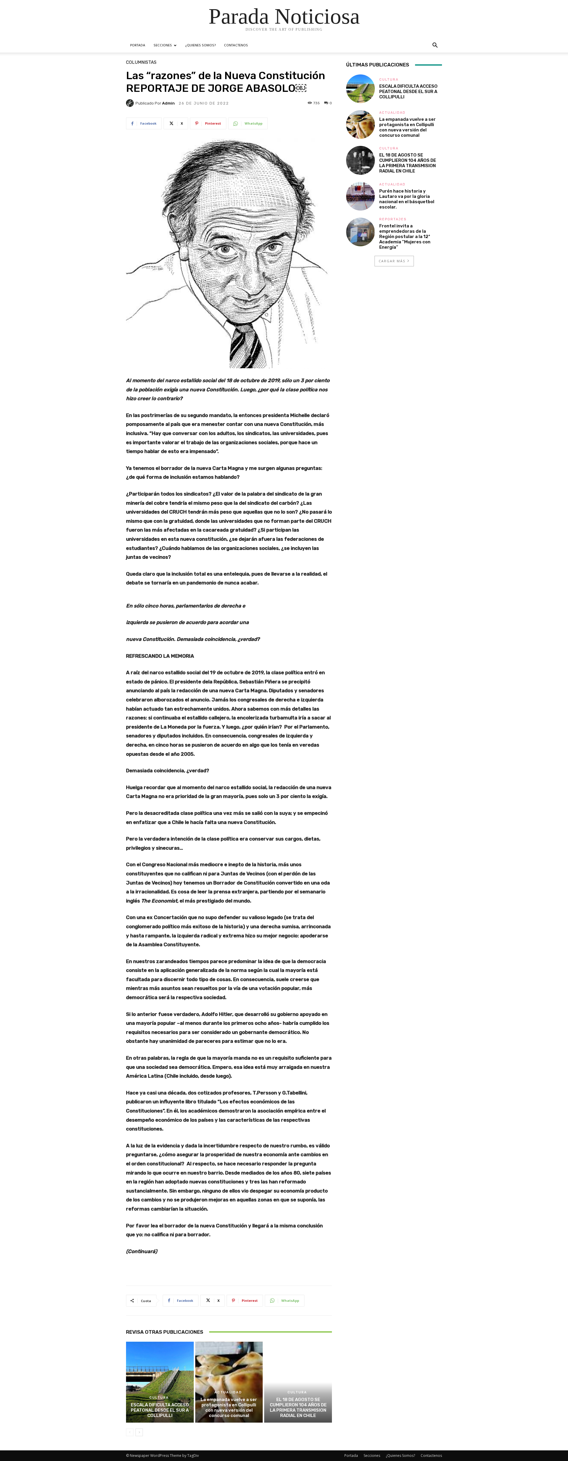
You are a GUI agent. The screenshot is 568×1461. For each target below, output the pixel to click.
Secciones (163, 45)
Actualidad (228, 1392)
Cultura (159, 1397)
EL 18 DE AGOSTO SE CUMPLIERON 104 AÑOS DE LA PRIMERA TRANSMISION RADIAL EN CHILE (298, 1407)
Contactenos (236, 45)
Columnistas (141, 62)
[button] (435, 46)
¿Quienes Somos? (200, 45)
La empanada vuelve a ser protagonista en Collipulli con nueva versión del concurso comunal (229, 1407)
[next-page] (139, 1432)
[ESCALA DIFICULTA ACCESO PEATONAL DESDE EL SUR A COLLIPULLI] (160, 1382)
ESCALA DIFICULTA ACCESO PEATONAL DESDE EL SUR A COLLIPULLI (160, 1410)
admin (168, 103)
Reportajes (392, 219)
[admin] (130, 103)
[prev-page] (129, 1432)
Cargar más (392, 261)
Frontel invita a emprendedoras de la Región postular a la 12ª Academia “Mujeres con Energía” (404, 236)
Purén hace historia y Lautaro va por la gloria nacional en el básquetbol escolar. (406, 199)
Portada (137, 45)
